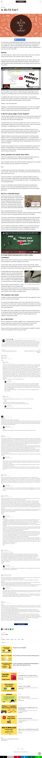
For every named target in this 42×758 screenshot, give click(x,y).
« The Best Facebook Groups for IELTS (9, 351)
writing (22, 639)
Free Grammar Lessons (24, 697)
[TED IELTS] (21, 2)
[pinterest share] (6, 629)
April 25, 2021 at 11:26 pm (10, 406)
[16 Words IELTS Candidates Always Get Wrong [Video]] (9, 709)
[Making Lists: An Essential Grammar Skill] (9, 730)
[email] (10, 757)
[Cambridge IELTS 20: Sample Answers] (9, 676)
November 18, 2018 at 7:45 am (9, 363)
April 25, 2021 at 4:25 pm (8, 397)
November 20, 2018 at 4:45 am (9, 427)
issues (19, 639)
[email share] (4, 629)
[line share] (12, 629)
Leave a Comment (21, 624)
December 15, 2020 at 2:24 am (8, 551)
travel (36, 186)
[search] (40, 1)
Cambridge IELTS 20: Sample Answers (27, 675)
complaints (3, 639)
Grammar (20, 694)
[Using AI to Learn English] (6, 649)
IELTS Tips (3, 7)
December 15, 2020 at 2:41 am (9, 566)
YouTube (19, 705)
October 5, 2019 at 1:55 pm (9, 458)
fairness (12, 639)
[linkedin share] (8, 629)
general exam (20, 259)
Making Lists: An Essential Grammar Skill (28, 729)
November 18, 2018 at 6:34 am (8, 358)
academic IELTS (17, 97)
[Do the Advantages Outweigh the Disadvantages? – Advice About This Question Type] (6, 665)
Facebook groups (27, 42)
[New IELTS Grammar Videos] (9, 719)
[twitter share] (2, 629)
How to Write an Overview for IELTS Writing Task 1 (26, 655)
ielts (15, 639)
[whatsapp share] (10, 629)
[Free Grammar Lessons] (9, 698)
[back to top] (39, 753)
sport (26, 186)
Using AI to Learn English (19, 647)
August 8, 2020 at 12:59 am (9, 486)
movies (31, 186)
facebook (8, 639)
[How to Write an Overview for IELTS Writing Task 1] (6, 657)
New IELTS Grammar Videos (25, 718)
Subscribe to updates (21, 39)
